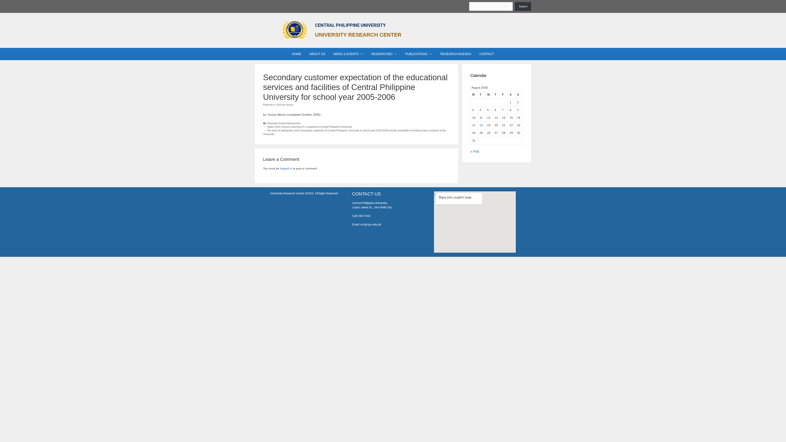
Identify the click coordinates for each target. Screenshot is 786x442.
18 (481, 125)
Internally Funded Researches (284, 123)
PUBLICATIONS (416, 54)
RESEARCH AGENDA (455, 54)
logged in (286, 168)
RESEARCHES (382, 54)
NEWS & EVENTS (346, 54)
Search (523, 6)
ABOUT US (317, 54)
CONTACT (486, 54)
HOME (296, 54)
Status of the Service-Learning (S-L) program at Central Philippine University (309, 126)
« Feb (474, 151)
